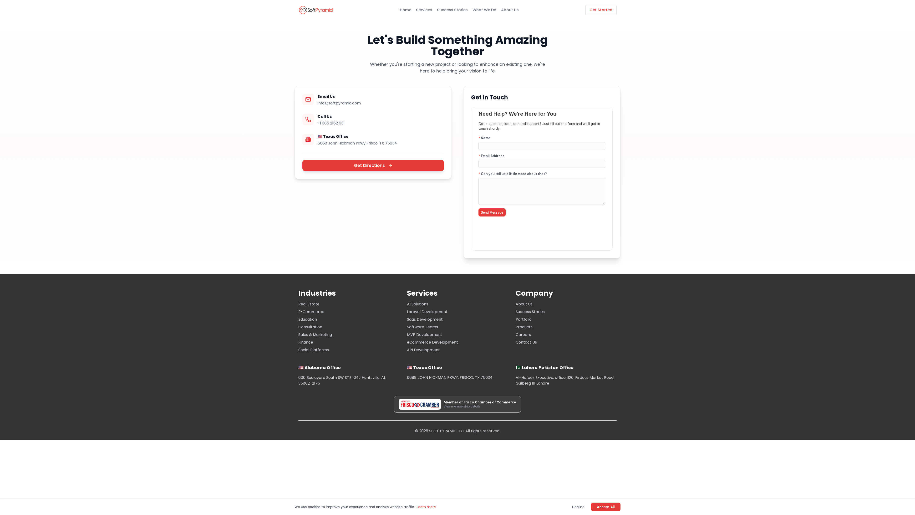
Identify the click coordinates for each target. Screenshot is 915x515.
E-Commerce (311, 311)
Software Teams (422, 327)
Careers (523, 334)
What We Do (484, 10)
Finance (305, 342)
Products (524, 327)
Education (307, 319)
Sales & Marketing (315, 334)
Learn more (426, 507)
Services (424, 10)
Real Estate (309, 304)
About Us (510, 10)
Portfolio (524, 319)
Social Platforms (313, 350)
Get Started (601, 10)
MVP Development (424, 334)
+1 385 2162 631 (331, 123)
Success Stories (452, 10)
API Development (423, 350)
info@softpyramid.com (339, 103)
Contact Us (526, 342)
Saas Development (425, 319)
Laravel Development (427, 311)
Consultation (310, 327)
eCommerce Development (432, 342)
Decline (578, 507)
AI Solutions (417, 304)
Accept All (606, 507)
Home (405, 10)
